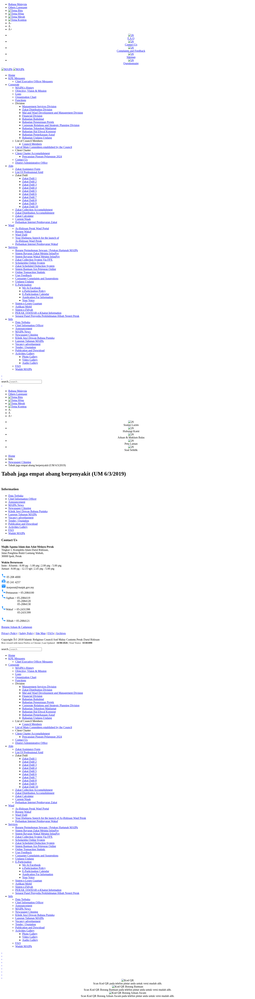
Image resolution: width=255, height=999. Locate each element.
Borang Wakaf (23, 231)
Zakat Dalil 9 (29, 203)
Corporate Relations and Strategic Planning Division (50, 125)
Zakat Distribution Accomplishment (34, 212)
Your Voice (28, 300)
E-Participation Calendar (35, 294)
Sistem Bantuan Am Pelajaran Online (35, 269)
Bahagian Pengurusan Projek (38, 122)
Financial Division (32, 115)
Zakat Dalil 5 (29, 190)
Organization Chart (25, 97)
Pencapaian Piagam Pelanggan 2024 (42, 156)
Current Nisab (23, 219)
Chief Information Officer (29, 325)
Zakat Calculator (24, 215)
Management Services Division (39, 106)
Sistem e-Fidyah (24, 309)
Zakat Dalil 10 (30, 206)
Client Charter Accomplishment (32, 153)
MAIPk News (23, 331)
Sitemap (131, 57)
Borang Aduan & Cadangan (16, 627)
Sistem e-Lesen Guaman (28, 303)
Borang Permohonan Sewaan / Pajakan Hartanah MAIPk (46, 250)
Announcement (23, 328)
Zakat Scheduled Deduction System (34, 265)
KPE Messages (16, 78)
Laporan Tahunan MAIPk (29, 341)
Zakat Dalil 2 (29, 181)
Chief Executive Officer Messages (34, 81)
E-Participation (23, 284)
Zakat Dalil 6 (29, 194)
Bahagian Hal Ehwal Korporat (39, 131)
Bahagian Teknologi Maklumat (39, 128)
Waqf (11, 225)
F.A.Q (131, 38)
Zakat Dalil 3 (29, 184)
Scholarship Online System (30, 262)
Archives (61, 633)
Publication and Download (30, 350)
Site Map (41, 633)
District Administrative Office (31, 162)
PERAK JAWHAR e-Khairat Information (38, 312)
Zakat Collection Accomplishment (34, 209)
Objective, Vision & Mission (30, 90)
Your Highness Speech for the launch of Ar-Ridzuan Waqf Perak (37, 239)
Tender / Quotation (25, 347)
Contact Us (131, 44)
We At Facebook (31, 287)
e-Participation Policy (34, 290)
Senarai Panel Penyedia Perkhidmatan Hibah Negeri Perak (47, 316)
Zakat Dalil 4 (29, 187)
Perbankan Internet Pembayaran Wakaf (36, 244)
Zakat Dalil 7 (29, 197)
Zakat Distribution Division (37, 109)
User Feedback (23, 275)
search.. (5, 381)
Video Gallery (30, 359)
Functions (20, 100)
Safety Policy (26, 633)
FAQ (18, 366)
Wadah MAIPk (23, 369)
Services (13, 247)
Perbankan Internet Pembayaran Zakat (36, 222)
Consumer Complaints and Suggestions (36, 278)
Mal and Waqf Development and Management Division (52, 112)
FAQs (51, 633)
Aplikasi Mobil (23, 306)
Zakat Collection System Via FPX (34, 259)
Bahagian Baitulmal (33, 118)
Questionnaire (131, 63)
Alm (10, 165)
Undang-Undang (24, 281)
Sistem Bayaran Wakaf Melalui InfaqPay (37, 256)
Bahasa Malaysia (17, 4)
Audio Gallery (30, 362)
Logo (18, 93)
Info (10, 319)
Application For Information (37, 297)
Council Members (32, 143)
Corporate (13, 84)
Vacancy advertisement (27, 344)
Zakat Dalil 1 (29, 178)
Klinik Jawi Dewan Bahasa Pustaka (34, 337)
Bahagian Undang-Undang (37, 137)
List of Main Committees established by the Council (43, 147)
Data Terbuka (22, 322)
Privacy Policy (9, 633)
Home (11, 75)
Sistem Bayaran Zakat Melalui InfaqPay (37, 253)
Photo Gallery (29, 356)
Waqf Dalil (21, 234)
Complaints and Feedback (131, 50)
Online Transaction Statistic (30, 272)
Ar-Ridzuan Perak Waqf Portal (32, 228)
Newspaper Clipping (26, 334)
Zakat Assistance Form (27, 169)
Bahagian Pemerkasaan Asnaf (38, 134)
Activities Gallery (25, 353)
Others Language (17, 7)
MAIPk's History (24, 87)
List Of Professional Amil (29, 172)
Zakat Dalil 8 (29, 200)
